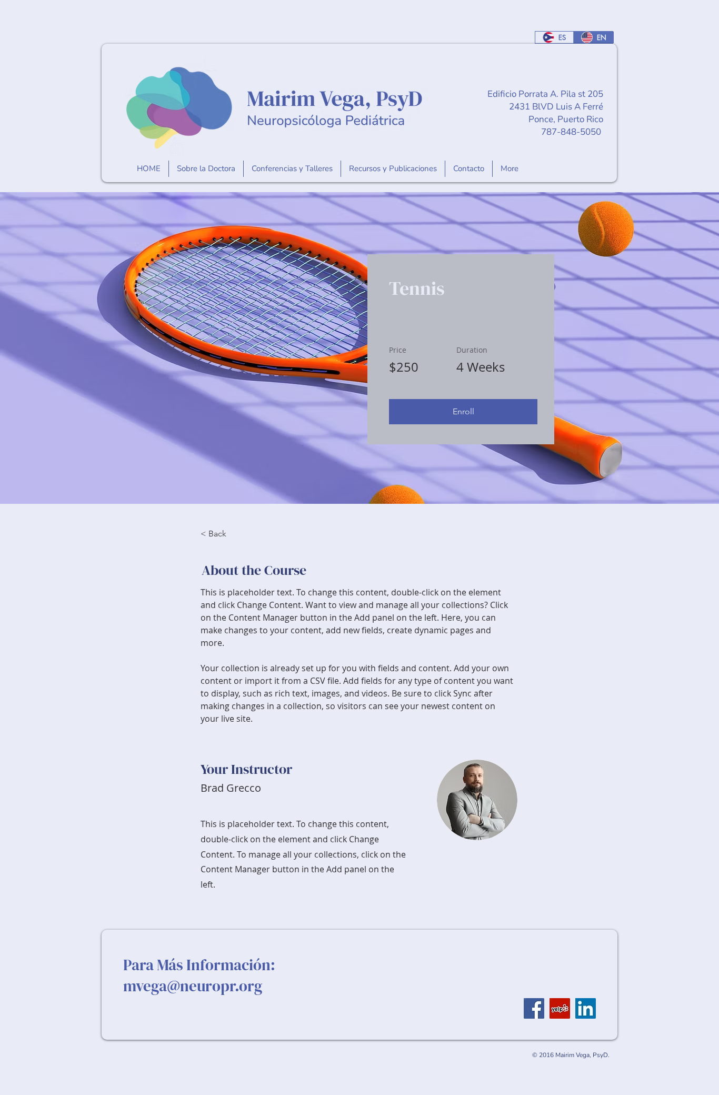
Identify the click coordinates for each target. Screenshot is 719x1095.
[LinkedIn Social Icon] (585, 1008)
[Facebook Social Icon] (534, 1008)
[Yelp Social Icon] (560, 1008)
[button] (463, 411)
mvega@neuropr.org (192, 986)
